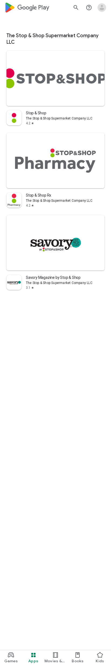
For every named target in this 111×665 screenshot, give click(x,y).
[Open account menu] (101, 7)
